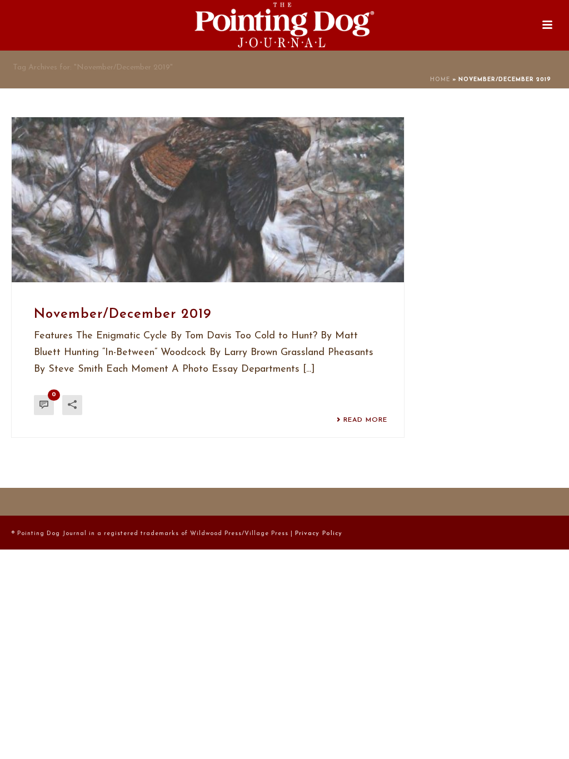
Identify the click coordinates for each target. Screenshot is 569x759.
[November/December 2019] (208, 199)
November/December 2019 (122, 314)
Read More (365, 420)
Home (440, 80)
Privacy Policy (318, 534)
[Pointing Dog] (284, 25)
